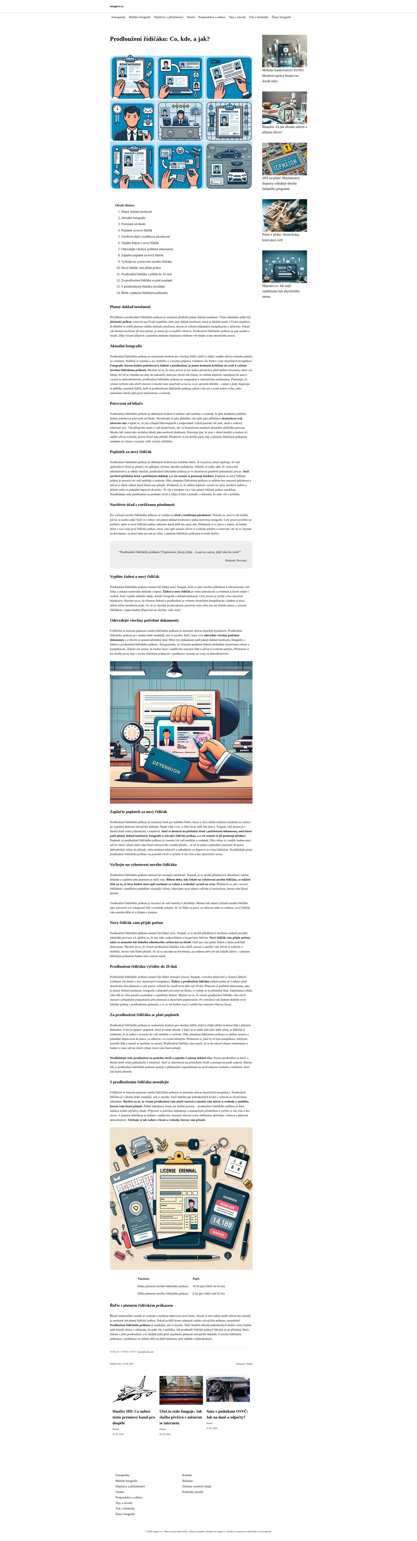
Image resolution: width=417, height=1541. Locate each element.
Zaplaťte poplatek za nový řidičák (142, 255)
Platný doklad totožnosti (136, 211)
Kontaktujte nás (146, 1351)
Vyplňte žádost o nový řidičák (140, 243)
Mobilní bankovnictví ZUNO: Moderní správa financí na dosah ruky (283, 75)
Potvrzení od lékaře (133, 224)
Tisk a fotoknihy (258, 17)
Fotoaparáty (119, 17)
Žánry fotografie (281, 17)
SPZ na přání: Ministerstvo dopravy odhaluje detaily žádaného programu (281, 183)
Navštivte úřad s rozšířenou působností (145, 236)
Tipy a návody (237, 17)
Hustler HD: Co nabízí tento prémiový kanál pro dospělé (134, 1417)
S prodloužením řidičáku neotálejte (143, 286)
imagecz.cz (116, 6)
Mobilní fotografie (140, 17)
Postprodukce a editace (212, 17)
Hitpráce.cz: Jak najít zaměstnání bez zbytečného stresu (281, 291)
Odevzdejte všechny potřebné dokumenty (147, 249)
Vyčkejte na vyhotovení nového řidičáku (146, 261)
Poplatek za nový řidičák (136, 230)
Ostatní (191, 17)
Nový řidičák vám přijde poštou (141, 267)
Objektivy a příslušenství (168, 17)
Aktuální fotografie (133, 218)
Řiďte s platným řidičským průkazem (144, 293)
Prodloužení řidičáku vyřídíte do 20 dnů (146, 274)
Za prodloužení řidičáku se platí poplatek (146, 280)
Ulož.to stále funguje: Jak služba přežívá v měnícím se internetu (180, 1417)
